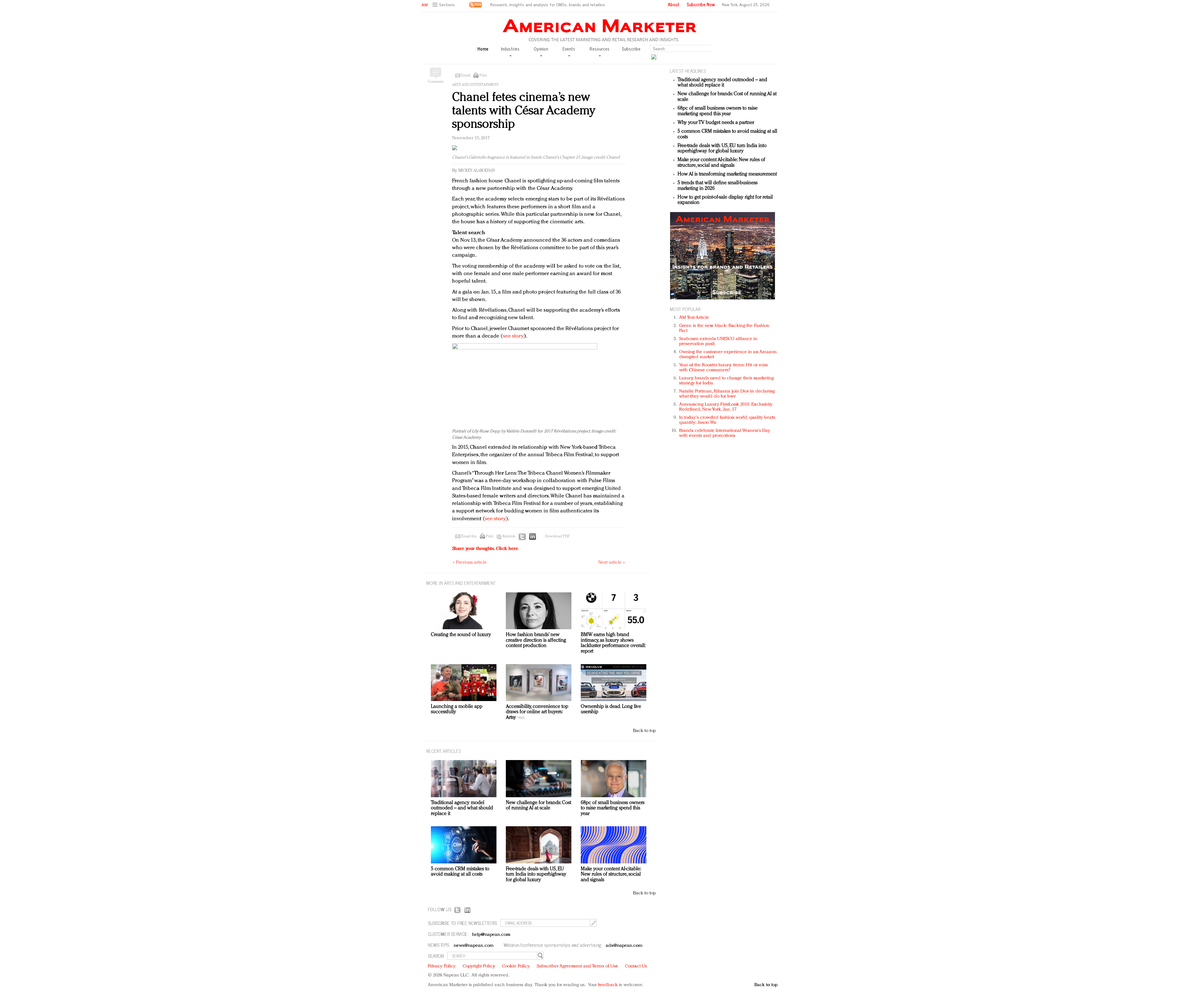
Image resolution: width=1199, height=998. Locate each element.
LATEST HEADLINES (688, 71)
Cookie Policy (516, 966)
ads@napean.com (624, 945)
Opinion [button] (541, 49)
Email (465, 75)
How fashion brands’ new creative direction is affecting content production (536, 640)
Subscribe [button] (631, 49)
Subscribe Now (701, 4)
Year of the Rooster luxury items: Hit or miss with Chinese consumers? (723, 368)
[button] (444, 4)
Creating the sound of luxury (461, 634)
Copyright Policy (479, 966)
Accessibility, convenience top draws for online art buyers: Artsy (537, 712)
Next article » (611, 562)
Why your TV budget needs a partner (716, 122)
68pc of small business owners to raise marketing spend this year (717, 111)
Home (482, 49)
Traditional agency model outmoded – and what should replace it (722, 82)
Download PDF (557, 536)
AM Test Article (694, 317)
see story (513, 336)
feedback (608, 985)
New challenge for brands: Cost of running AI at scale (538, 805)
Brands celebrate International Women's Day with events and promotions (724, 433)
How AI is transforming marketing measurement (727, 174)
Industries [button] (510, 49)
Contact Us (636, 966)
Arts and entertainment (475, 85)
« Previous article (470, 562)
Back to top (644, 731)
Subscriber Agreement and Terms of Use (577, 966)
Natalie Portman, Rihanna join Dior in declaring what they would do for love (727, 394)
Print (483, 75)
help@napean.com (491, 934)
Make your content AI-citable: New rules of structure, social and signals (721, 162)
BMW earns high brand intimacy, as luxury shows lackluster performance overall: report (613, 643)
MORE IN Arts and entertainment (461, 583)
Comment (435, 82)
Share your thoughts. (485, 548)
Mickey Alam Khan (476, 171)
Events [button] (568, 49)
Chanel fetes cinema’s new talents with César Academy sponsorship (523, 111)
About (673, 4)
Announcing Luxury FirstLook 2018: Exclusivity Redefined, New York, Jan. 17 (726, 407)
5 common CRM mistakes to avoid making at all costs (460, 872)
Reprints (509, 536)
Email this (469, 536)
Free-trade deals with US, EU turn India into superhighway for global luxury (722, 148)
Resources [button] (599, 49)
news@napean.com (474, 945)
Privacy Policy (442, 966)
